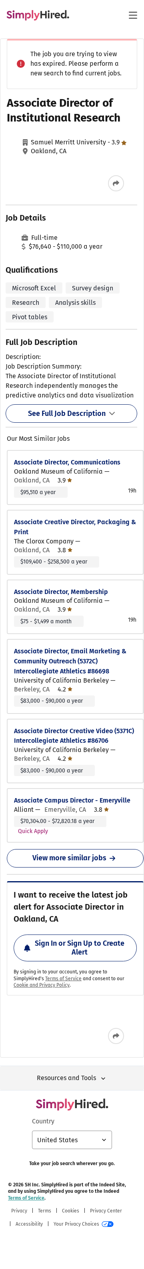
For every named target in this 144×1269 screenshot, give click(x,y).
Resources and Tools (66, 1078)
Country (43, 1121)
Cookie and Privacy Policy (42, 985)
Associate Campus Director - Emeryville (72, 800)
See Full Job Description (67, 413)
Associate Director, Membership (61, 592)
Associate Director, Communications (67, 462)
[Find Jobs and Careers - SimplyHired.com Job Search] (37, 15)
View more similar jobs (69, 857)
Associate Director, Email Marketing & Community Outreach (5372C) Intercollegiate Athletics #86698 (70, 661)
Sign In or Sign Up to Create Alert (79, 948)
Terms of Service (63, 978)
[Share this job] (116, 183)
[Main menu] (133, 15)
